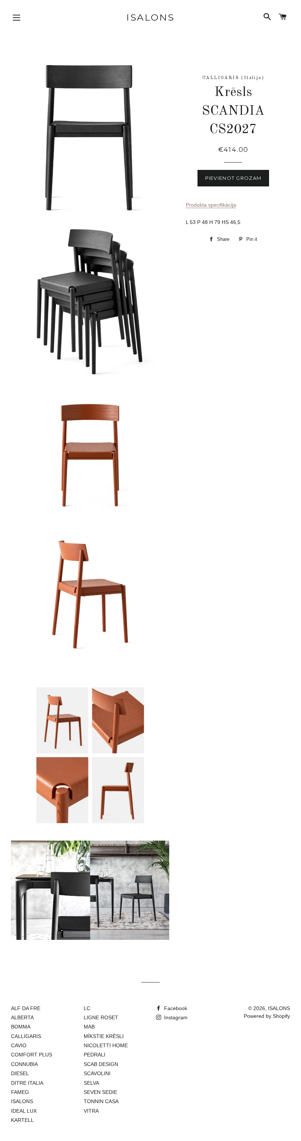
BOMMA (20, 1027)
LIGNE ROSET (101, 1017)
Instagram (175, 1017)
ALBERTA (22, 1017)
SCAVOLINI (97, 1073)
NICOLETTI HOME (106, 1045)
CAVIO (18, 1045)
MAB (89, 1027)
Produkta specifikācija (211, 205)
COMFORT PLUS (31, 1055)
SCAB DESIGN (101, 1064)
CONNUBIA (24, 1064)
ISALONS (150, 17)
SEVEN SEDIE (100, 1092)
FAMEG (20, 1092)
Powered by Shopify (267, 1016)
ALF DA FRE (25, 1008)
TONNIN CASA (101, 1101)
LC (87, 1008)
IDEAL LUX (24, 1111)
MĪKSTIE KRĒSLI (104, 1036)
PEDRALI (94, 1055)
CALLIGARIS (26, 1036)
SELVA (91, 1083)
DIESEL (20, 1073)
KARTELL (22, 1120)
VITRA (91, 1111)
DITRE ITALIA (27, 1083)
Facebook (175, 1008)
